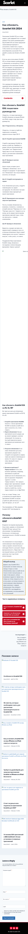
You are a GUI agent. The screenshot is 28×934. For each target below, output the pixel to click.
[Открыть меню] (24, 3)
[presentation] (14, 666)
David (6, 32)
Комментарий (7, 870)
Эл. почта (6, 899)
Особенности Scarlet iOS (13, 676)
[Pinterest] (11, 928)
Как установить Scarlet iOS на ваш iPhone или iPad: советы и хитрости (20, 640)
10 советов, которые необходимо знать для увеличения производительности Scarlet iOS (12, 707)
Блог (3, 22)
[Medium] (17, 928)
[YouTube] (14, 928)
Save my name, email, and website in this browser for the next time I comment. (14, 912)
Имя (4, 892)
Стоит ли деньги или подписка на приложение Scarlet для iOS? (13, 805)
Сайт (4, 907)
